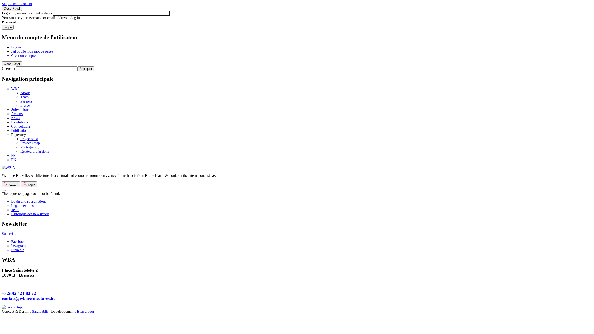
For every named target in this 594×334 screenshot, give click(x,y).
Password (9, 22)
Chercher (8, 69)
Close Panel (12, 8)
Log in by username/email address (27, 13)
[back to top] (12, 307)
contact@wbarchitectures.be (28, 298)
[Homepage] (8, 168)
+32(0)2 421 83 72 (19, 293)
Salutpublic (40, 311)
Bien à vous (85, 311)
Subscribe (9, 234)
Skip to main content (17, 4)
